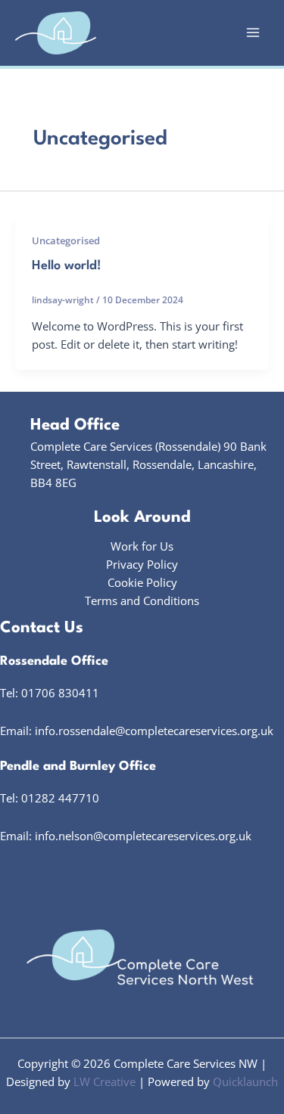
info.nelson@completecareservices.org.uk (143, 835)
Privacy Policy (142, 564)
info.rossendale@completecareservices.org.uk (154, 730)
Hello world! (66, 265)
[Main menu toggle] (253, 33)
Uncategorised (66, 240)
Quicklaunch (245, 1081)
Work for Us (142, 546)
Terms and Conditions (142, 600)
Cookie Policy (142, 582)
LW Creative (104, 1081)
